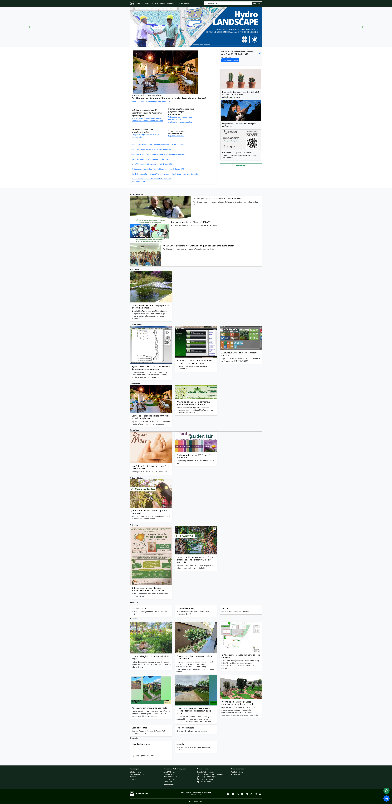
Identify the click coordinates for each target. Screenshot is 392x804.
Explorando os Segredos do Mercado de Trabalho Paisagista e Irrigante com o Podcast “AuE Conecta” (240, 155)
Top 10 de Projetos (185, 727)
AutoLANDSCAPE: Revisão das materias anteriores (151, 149)
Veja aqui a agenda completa (143, 755)
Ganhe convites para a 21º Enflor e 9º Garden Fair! (151, 179)
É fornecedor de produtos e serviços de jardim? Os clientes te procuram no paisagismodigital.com (240, 94)
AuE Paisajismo (237, 774)
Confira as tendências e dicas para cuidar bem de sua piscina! (151, 417)
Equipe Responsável (139, 181)
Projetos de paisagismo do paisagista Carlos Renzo (194, 657)
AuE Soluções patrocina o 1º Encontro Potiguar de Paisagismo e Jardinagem (198, 245)
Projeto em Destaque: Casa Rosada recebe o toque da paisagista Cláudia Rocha (194, 711)
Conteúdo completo (186, 608)
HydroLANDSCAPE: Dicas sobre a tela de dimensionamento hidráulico (159, 154)
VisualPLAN (168, 782)
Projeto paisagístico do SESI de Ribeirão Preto (150, 657)
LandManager (169, 784)
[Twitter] (238, 793)
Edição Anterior (139, 608)
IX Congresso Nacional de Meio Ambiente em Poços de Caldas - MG (158, 169)
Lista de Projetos (139, 727)
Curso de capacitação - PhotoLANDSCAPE (190, 222)
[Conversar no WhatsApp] (386, 791)
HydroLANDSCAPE (171, 777)
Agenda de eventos (141, 744)
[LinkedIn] (242, 793)
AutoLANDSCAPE (170, 772)
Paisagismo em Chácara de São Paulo (149, 708)
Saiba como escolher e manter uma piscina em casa (151, 101)
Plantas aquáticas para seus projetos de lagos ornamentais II (150, 306)
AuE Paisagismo (237, 772)
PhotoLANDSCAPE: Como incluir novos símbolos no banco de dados (158, 144)
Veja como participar (176, 136)
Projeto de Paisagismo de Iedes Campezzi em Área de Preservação (237, 703)
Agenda (180, 744)
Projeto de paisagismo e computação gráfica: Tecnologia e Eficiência (194, 403)
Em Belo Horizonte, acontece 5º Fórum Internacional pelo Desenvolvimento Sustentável (166, 174)
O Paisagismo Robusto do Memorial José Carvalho (240, 656)
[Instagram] (251, 793)
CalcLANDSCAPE (170, 779)
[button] (29, 27)
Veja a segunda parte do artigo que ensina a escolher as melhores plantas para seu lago (180, 119)
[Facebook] (228, 793)
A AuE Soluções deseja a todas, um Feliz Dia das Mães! (153, 164)
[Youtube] (233, 793)
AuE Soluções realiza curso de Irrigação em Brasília (217, 198)
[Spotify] (260, 793)
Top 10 (224, 608)
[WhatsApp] (256, 793)
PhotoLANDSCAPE (170, 774)
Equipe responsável (230, 60)
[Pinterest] (247, 793)
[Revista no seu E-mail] (386, 798)
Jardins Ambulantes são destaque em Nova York (150, 159)
